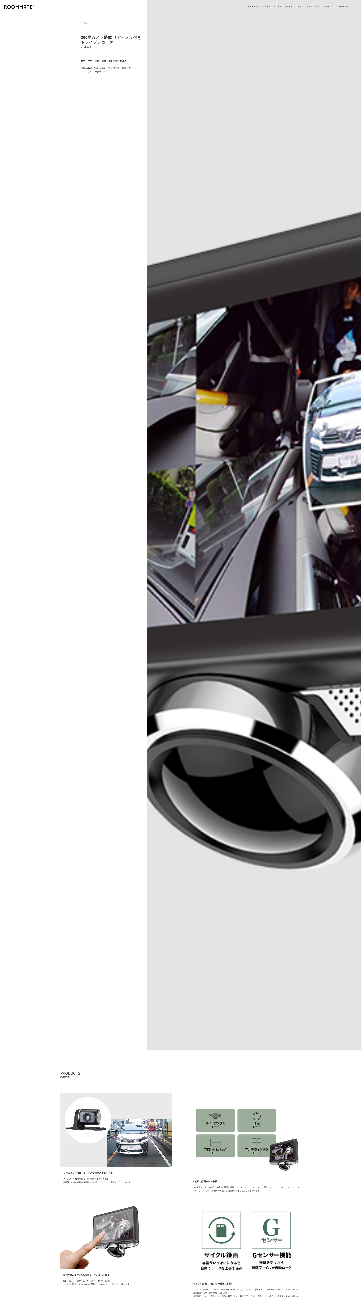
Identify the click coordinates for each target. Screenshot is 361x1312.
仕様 (352, 531)
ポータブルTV (312, 6)
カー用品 (299, 6)
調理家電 (267, 6)
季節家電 (289, 6)
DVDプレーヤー (341, 6)
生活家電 (278, 6)
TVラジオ (326, 6)
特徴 (352, 526)
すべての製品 (253, 6)
